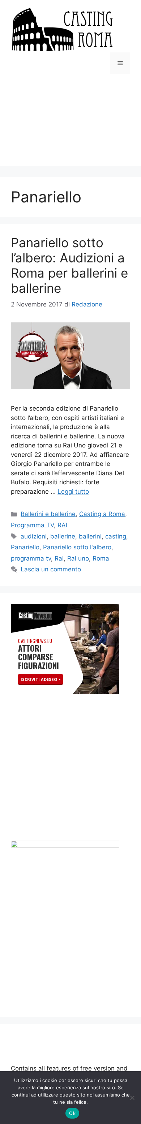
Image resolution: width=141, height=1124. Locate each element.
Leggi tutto (73, 491)
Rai (59, 558)
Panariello (25, 547)
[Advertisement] (70, 125)
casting (115, 536)
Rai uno (78, 558)
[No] (132, 1097)
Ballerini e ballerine (48, 514)
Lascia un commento (51, 569)
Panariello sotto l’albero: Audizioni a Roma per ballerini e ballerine (69, 265)
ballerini (90, 536)
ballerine (62, 536)
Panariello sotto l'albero (77, 547)
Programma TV (32, 525)
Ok (72, 1113)
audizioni (34, 536)
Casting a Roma (102, 514)
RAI (62, 525)
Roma (101, 558)
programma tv (31, 558)
